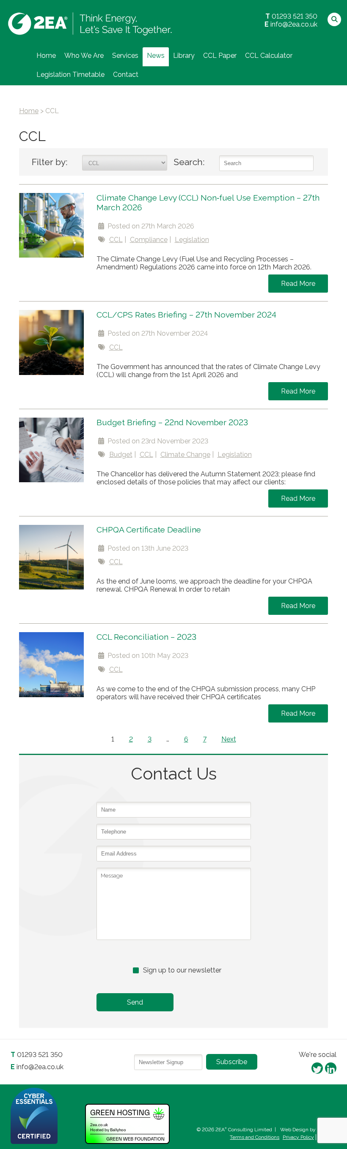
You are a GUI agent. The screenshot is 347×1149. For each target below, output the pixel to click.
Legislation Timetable (70, 75)
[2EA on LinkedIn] (330, 1067)
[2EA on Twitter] (317, 1067)
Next (228, 739)
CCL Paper (220, 56)
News (156, 56)
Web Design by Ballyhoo (308, 1130)
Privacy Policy (298, 1137)
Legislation (192, 240)
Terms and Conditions (254, 1137)
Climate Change (185, 455)
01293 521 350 (294, 16)
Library (184, 56)
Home (46, 56)
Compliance (149, 240)
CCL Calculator (268, 56)
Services (125, 56)
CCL (116, 240)
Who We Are (84, 56)
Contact (125, 75)
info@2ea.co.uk (293, 24)
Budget (120, 455)
